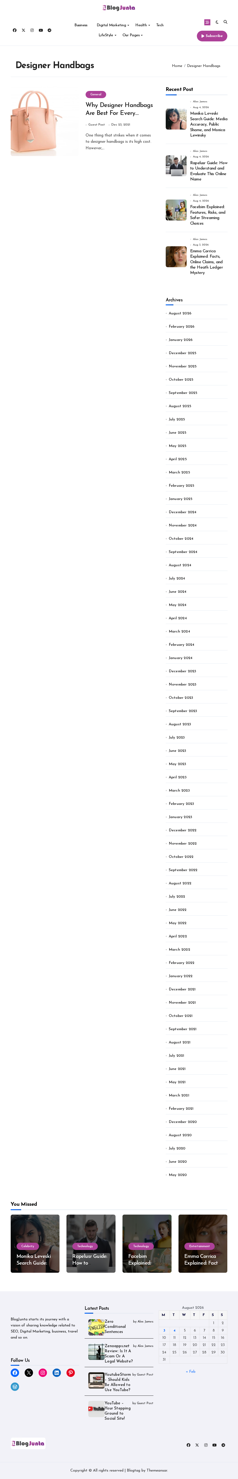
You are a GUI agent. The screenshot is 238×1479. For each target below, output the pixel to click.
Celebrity (27, 1246)
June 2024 (178, 592)
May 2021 (177, 1082)
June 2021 (177, 1069)
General (95, 94)
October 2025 (181, 380)
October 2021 (180, 1016)
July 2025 (177, 419)
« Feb (190, 1372)
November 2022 (183, 844)
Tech (160, 25)
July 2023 (177, 738)
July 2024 (177, 578)
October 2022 (181, 857)
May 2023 (177, 764)
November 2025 (183, 366)
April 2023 (178, 777)
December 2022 (183, 830)
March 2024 (179, 631)
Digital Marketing (111, 25)
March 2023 (179, 791)
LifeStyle (106, 35)
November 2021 (182, 1003)
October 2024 (181, 539)
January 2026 (180, 340)
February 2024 (182, 645)
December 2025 (183, 353)
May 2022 (178, 923)
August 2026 (180, 313)
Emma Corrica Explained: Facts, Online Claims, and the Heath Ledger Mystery (206, 262)
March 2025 (179, 472)
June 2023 (177, 751)
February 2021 (181, 1109)
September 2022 (183, 870)
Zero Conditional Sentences (115, 1327)
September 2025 (183, 393)
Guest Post (96, 125)
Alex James (200, 101)
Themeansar (157, 1470)
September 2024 (183, 552)
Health (141, 25)
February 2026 (182, 327)
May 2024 (178, 605)
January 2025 (180, 499)
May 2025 (178, 446)
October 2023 (181, 698)
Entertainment (199, 1246)
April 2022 (178, 936)
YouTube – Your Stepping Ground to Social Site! (118, 1411)
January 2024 (180, 658)
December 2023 (182, 671)
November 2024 (183, 525)
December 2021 (182, 989)
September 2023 (183, 711)
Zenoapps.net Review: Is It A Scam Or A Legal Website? (119, 1353)
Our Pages (131, 35)
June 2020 (178, 1162)
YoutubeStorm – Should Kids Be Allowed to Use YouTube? (118, 1382)
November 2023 (183, 684)
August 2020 (180, 1135)
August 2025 (180, 406)
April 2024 (178, 618)
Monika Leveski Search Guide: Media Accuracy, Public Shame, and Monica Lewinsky (209, 125)
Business (80, 25)
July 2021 (176, 1056)
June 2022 (178, 910)
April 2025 (178, 459)
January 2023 (180, 817)
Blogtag (133, 1470)
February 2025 (182, 486)
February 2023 (181, 804)
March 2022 (179, 950)
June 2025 (178, 433)
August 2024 (180, 565)
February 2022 (182, 963)
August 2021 (179, 1042)
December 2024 (183, 512)
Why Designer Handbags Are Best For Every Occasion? (119, 113)
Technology (85, 1246)
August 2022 (180, 883)
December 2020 (183, 1122)
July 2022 (177, 897)
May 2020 (178, 1175)
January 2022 (180, 976)
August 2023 (180, 724)
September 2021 (183, 1029)
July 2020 (177, 1148)
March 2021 (179, 1095)
